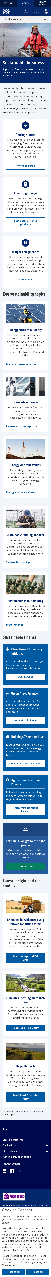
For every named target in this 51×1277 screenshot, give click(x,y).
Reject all (37, 1272)
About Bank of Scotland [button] (24, 1157)
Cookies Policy (10, 1265)
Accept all (14, 1272)
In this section (13, 19)
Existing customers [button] (21, 1140)
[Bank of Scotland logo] (6, 11)
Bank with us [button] (17, 1145)
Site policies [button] (17, 1151)
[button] (46, 11)
